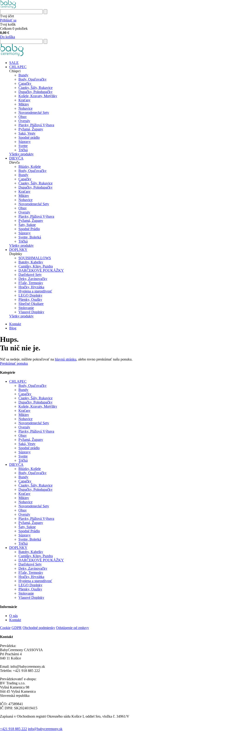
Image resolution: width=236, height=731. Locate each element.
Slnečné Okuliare (31, 304)
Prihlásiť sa (8, 20)
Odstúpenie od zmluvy (72, 628)
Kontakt (15, 324)
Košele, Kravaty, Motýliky (37, 96)
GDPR (17, 628)
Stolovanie (26, 308)
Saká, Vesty (26, 133)
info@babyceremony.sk (45, 729)
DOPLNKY (18, 250)
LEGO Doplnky (30, 295)
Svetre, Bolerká (29, 237)
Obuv (22, 117)
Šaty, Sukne (27, 225)
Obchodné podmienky (39, 628)
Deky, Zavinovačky (32, 279)
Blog (12, 328)
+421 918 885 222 (13, 729)
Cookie (5, 628)
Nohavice (25, 108)
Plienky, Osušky (30, 299)
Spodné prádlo (29, 137)
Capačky (24, 83)
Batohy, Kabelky (30, 262)
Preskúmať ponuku (14, 363)
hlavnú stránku (65, 359)
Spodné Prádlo (29, 229)
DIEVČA (16, 158)
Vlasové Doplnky (31, 312)
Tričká (23, 150)
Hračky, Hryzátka (31, 287)
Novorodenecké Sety (33, 112)
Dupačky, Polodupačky (35, 92)
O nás (13, 616)
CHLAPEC (18, 67)
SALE (14, 63)
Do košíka (7, 37)
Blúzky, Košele (29, 166)
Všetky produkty (21, 154)
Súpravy (24, 142)
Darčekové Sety (30, 275)
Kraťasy (24, 100)
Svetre (23, 146)
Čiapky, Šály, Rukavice (35, 88)
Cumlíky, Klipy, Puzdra (35, 266)
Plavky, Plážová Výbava (36, 125)
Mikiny (23, 104)
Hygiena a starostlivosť (35, 291)
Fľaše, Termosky (30, 283)
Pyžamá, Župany (30, 129)
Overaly (24, 121)
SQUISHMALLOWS (34, 258)
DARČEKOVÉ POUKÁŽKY (41, 270)
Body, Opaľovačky (32, 79)
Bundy (23, 75)
